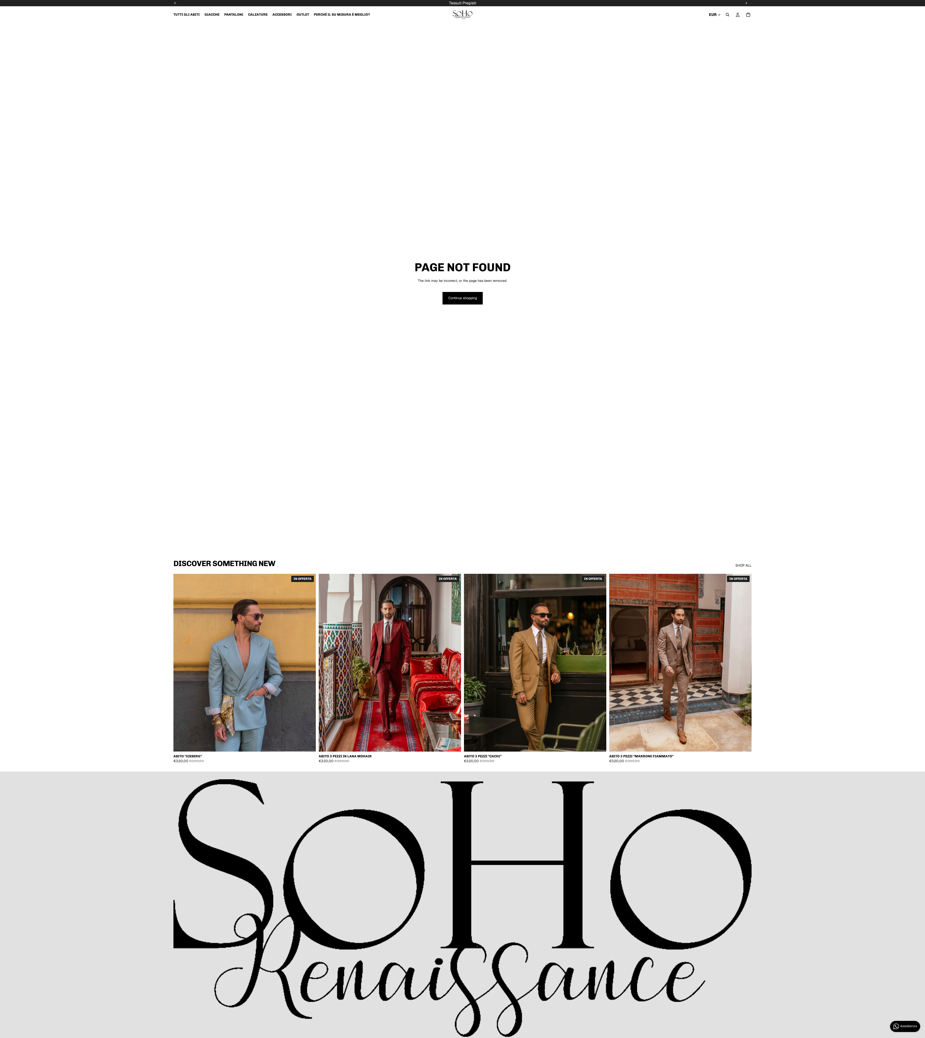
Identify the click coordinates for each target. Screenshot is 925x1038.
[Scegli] (308, 744)
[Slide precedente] (180, 662)
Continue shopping (462, 298)
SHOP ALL (743, 565)
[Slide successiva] (308, 662)
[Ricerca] (727, 14)
